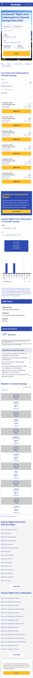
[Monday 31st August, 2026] (22, 273)
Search (16, 53)
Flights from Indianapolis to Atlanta (9, 627)
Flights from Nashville (6, 558)
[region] (16, 668)
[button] (2, 4)
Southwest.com (12, 294)
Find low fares (16, 211)
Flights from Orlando (6, 562)
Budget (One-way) (6, 86)
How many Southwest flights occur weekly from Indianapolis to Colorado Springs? (14, 354)
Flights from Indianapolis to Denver (10, 620)
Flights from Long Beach (7, 569)
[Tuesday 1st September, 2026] (24, 273)
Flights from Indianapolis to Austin (9, 645)
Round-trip (7, 26)
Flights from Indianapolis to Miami (9, 631)
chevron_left (3, 246)
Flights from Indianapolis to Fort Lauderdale (12, 616)
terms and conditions (15, 295)
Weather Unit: (27, 387)
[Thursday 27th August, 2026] (12, 273)
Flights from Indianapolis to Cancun (10, 649)
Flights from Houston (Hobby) (8, 537)
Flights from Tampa (6, 580)
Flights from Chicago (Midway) (8, 540)
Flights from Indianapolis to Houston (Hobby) (12, 638)
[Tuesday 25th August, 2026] (6, 268)
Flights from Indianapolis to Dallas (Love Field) (13, 623)
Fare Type (4, 93)
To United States (18, 64)
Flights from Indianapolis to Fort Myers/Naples (12, 609)
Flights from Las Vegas (7, 544)
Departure (7, 46)
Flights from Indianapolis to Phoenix (10, 612)
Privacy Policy (11, 668)
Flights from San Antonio (7, 555)
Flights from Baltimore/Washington (9, 548)
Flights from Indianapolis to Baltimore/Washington (13, 642)
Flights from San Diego (7, 573)
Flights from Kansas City (7, 577)
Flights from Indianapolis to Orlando (10, 598)
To (4, 40)
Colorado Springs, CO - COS (12, 42)
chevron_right (30, 246)
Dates (3, 79)
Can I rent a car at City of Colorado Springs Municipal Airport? (13, 363)
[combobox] (16, 228)
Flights (9, 64)
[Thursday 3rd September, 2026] (30, 273)
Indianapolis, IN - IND (10, 37)
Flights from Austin (5, 551)
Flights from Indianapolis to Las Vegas (10, 601)
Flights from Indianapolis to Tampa (9, 605)
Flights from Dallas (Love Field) (9, 529)
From (5, 35)
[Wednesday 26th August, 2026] (9, 273)
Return (20, 46)
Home (2, 64)
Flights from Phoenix (6, 533)
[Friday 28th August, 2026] (14, 268)
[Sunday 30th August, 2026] (19, 273)
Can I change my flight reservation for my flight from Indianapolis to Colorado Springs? (14, 367)
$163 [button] (20, 20)
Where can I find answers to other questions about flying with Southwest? (15, 375)
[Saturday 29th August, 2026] (17, 273)
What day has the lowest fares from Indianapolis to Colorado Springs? (15, 359)
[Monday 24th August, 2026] (4, 273)
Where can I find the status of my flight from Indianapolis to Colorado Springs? (14, 371)
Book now (16, 111)
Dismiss (16, 673)
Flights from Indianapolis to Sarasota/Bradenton (13, 634)
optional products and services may (15, 291)
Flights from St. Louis (6, 566)
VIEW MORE (16, 586)
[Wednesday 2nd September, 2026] (27, 273)
